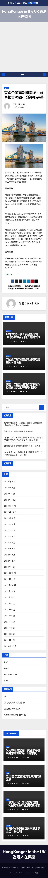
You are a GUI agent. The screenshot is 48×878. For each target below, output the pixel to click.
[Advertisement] (24, 47)
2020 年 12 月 (10, 646)
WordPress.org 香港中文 (15, 715)
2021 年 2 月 (9, 634)
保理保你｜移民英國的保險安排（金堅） (32, 287)
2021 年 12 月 (10, 573)
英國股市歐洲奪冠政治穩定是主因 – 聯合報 (23, 361)
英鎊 (6, 680)
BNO (6, 662)
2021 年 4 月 (9, 622)
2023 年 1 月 (9, 494)
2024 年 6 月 (10, 481)
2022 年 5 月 (9, 542)
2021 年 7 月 (9, 603)
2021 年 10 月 (10, 585)
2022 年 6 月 (9, 536)
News (6, 88)
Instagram (29, 873)
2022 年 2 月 (9, 561)
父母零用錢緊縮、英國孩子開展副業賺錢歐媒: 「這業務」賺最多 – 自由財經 (24, 753)
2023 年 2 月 (9, 488)
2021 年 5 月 (9, 616)
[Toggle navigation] (22, 74)
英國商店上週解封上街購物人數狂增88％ (16, 287)
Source (8, 274)
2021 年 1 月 (9, 640)
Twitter (21, 873)
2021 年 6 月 (9, 609)
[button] (40, 74)
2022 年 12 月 (10, 500)
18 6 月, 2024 (13, 757)
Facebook (13, 873)
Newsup (29, 867)
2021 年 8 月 (9, 597)
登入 (6, 696)
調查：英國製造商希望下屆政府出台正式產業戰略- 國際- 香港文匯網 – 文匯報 (23, 387)
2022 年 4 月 (9, 549)
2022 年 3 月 (9, 555)
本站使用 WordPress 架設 (11, 867)
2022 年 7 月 (9, 530)
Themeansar (38, 867)
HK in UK (21, 104)
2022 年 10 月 (10, 512)
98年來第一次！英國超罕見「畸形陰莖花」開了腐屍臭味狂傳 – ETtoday (23, 337)
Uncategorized (10, 674)
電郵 (36, 873)
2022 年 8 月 (9, 524)
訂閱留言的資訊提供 (12, 709)
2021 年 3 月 (9, 628)
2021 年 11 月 (10, 579)
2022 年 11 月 (10, 506)
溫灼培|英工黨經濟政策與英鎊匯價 (18, 431)
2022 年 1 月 (9, 567)
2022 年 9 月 (9, 518)
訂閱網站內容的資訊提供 (14, 702)
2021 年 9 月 (9, 591)
